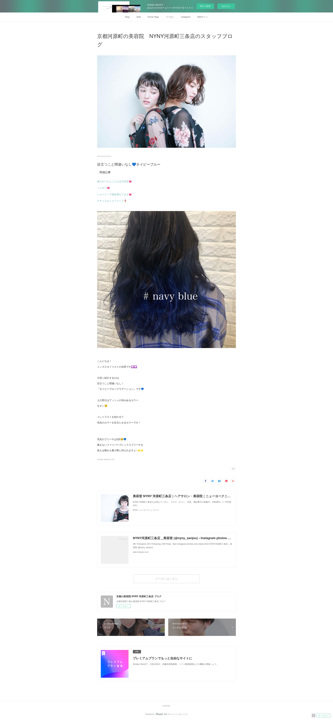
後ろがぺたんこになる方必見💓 (114, 181)
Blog (127, 16)
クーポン (170, 16)
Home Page (153, 16)
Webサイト (202, 16)
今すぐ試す (205, 6)
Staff (138, 16)
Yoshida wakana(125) (105, 459)
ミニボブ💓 (103, 187)
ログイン (226, 6)
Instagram (185, 16)
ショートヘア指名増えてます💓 (114, 194)
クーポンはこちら (166, 578)
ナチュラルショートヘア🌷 (112, 200)
